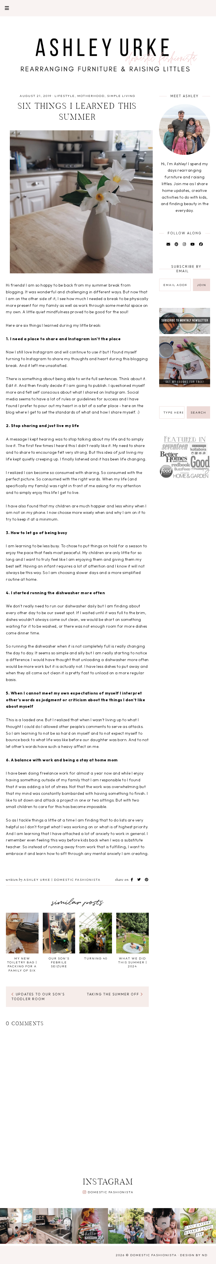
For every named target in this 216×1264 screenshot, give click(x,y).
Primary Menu (4, 8)
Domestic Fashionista (110, 1192)
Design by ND (194, 1255)
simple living (121, 96)
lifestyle (65, 96)
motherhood (91, 96)
